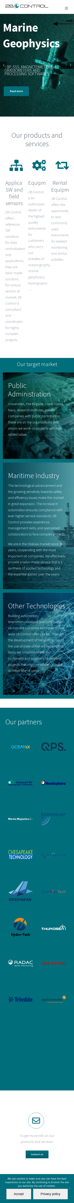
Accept (19, 1194)
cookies (51, 1185)
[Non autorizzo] (69, 1188)
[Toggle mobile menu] (67, 8)
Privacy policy (50, 1194)
